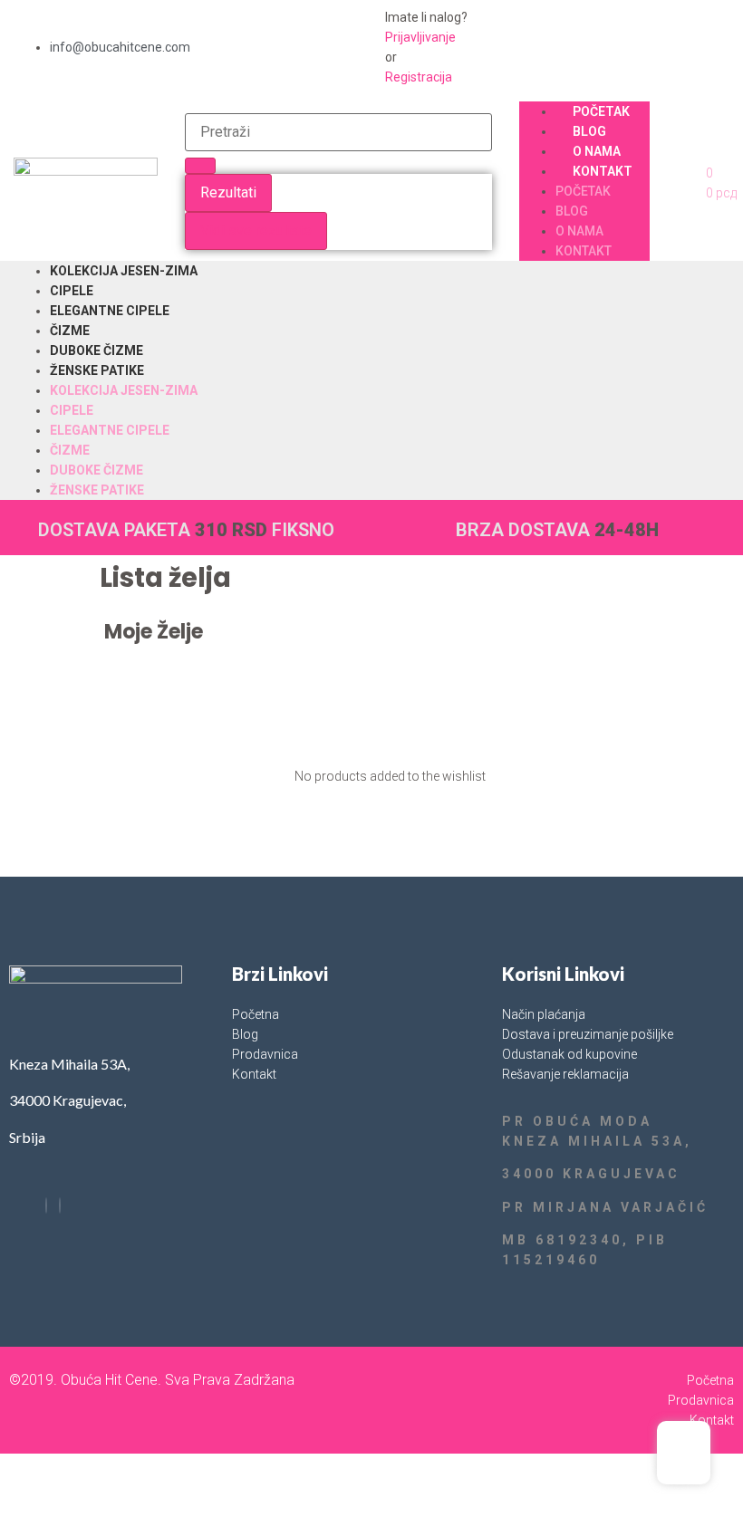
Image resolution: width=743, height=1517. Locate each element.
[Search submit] (200, 166)
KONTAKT (602, 171)
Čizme (70, 330)
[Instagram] (60, 1205)
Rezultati (228, 192)
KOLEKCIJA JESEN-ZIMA (124, 271)
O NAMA (597, 151)
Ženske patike (97, 370)
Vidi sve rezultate (256, 230)
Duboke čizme (96, 350)
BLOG (589, 131)
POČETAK (601, 111)
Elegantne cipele (109, 310)
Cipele (71, 290)
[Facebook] (46, 1205)
